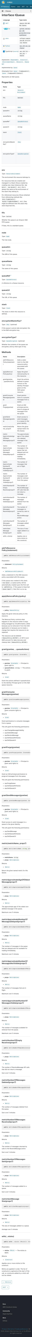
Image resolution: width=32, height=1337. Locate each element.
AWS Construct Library (10, 1307)
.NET (23, 6)
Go (27, 6)
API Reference (5, 6)
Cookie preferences (21, 1329)
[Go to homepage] (6, 1300)
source (16, 51)
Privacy (4, 1329)
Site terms (11, 1329)
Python (13, 6)
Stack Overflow (7, 1314)
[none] (1, 15)
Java (18, 6)
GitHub (5, 1321)
